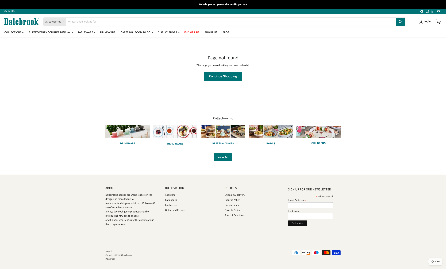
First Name (294, 211)
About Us (170, 195)
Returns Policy (232, 200)
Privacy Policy (232, 205)
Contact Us (9, 11)
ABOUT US (211, 32)
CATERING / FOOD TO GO (136, 32)
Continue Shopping (223, 76)
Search (108, 251)
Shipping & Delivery (235, 195)
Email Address (297, 200)
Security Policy (232, 210)
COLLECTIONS (13, 32)
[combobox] (231, 22)
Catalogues (171, 200)
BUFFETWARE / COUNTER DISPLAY (50, 32)
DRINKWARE (107, 32)
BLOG (225, 32)
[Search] (400, 22)
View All (223, 157)
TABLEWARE (86, 32)
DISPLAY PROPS (168, 32)
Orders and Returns (175, 210)
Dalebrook (110, 258)
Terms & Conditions (235, 215)
